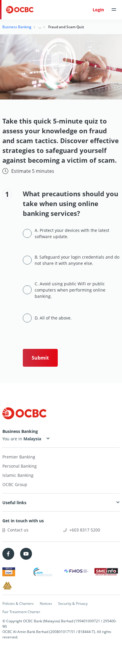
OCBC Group (14, 484)
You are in (12, 439)
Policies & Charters (18, 603)
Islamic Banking (17, 475)
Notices (46, 603)
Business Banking (16, 26)
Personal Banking (19, 466)
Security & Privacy (73, 603)
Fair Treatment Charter (21, 611)
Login (98, 9)
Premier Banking (18, 457)
